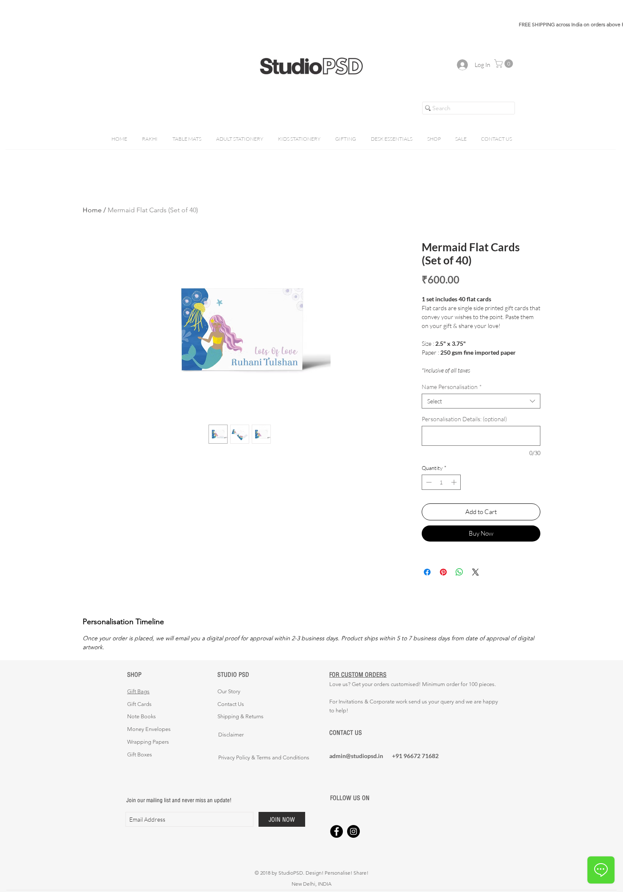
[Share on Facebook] (427, 572)
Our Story (228, 691)
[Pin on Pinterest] (443, 572)
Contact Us (230, 704)
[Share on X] (475, 572)
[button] (504, 63)
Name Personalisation (452, 386)
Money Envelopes (149, 729)
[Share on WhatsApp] (459, 572)
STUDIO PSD (233, 674)
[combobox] (481, 401)
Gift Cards (139, 704)
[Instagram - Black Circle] (353, 831)
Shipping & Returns (240, 716)
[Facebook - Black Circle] (336, 831)
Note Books (141, 716)
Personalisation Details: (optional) (464, 418)
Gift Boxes (139, 754)
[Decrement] (428, 482)
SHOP (134, 674)
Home (92, 210)
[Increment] (455, 482)
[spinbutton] (441, 482)
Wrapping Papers (148, 742)
